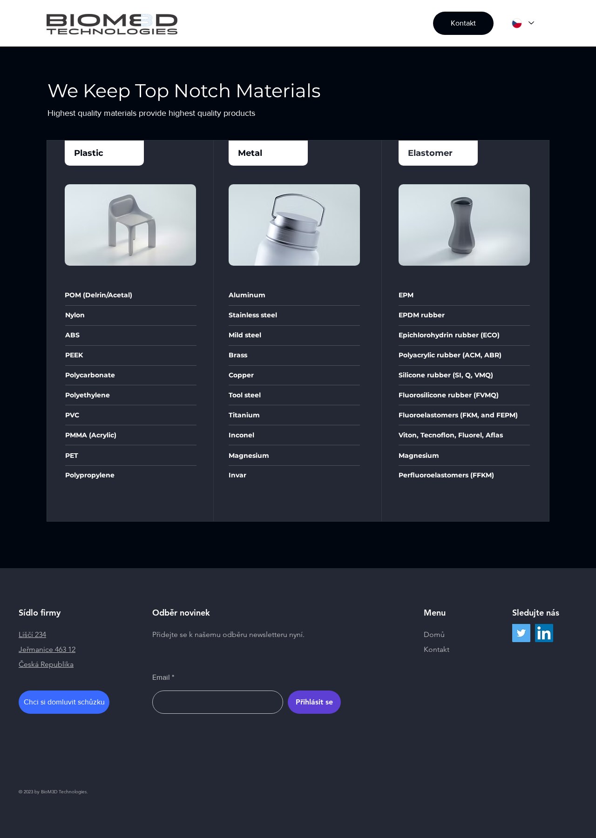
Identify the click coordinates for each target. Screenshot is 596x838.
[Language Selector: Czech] (522, 23)
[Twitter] (521, 633)
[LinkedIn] (544, 633)
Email (161, 677)
